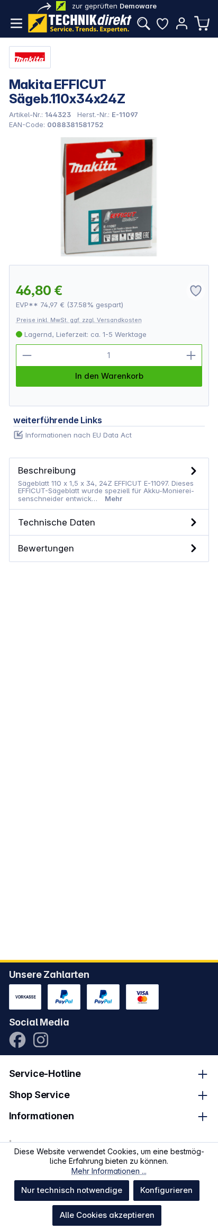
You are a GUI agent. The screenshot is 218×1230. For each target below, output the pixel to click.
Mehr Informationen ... (109, 1170)
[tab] (109, 484)
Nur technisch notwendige (71, 1190)
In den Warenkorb (109, 376)
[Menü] (16, 23)
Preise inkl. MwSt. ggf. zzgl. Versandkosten (79, 320)
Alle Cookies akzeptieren (107, 1215)
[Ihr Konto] (181, 23)
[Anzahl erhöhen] (191, 355)
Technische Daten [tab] (56, 522)
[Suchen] (143, 23)
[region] (109, 196)
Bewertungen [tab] (46, 548)
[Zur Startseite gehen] (80, 23)
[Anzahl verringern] (27, 355)
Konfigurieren (166, 1190)
